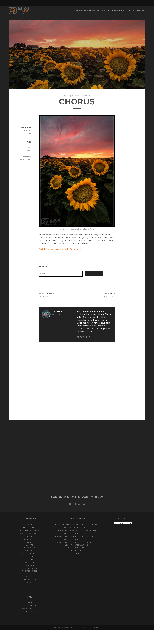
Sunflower (27, 157)
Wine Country (30, 580)
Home (75, 10)
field (29, 148)
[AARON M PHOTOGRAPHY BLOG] (19, 13)
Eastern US (29, 539)
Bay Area (85, 96)
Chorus (76, 554)
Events (105, 10)
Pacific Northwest (30, 554)
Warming (43, 297)
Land (29, 133)
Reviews (30, 565)
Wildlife (30, 577)
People (29, 556)
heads (28, 154)
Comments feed (29, 609)
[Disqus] (77, 380)
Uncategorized (29, 571)
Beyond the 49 (30, 527)
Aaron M (56, 314)
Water (30, 574)
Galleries (94, 10)
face (29, 145)
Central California (29, 530)
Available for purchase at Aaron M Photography (60, 249)
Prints (130, 10)
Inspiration (109, 297)
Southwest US (30, 568)
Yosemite (30, 583)
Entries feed (30, 606)
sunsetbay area (25, 159)
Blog (83, 10)
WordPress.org (30, 612)
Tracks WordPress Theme (67, 627)
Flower (28, 151)
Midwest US (29, 548)
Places (29, 559)
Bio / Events (118, 10)
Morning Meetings (76, 548)
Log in (30, 603)
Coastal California (29, 533)
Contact (141, 10)
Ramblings (30, 562)
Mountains (30, 551)
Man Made (30, 545)
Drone (30, 536)
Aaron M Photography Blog (77, 497)
